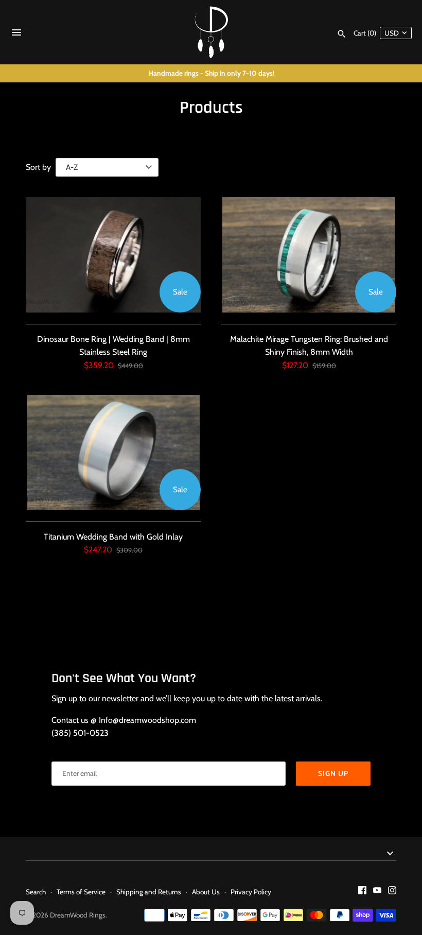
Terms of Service (81, 892)
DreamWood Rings (78, 915)
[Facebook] (362, 892)
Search (36, 892)
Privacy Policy (251, 892)
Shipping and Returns (148, 892)
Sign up (333, 773)
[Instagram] (392, 892)
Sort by (38, 167)
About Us (206, 892)
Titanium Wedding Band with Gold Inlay (113, 537)
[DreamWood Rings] (211, 32)
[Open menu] (16, 34)
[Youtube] (377, 892)
